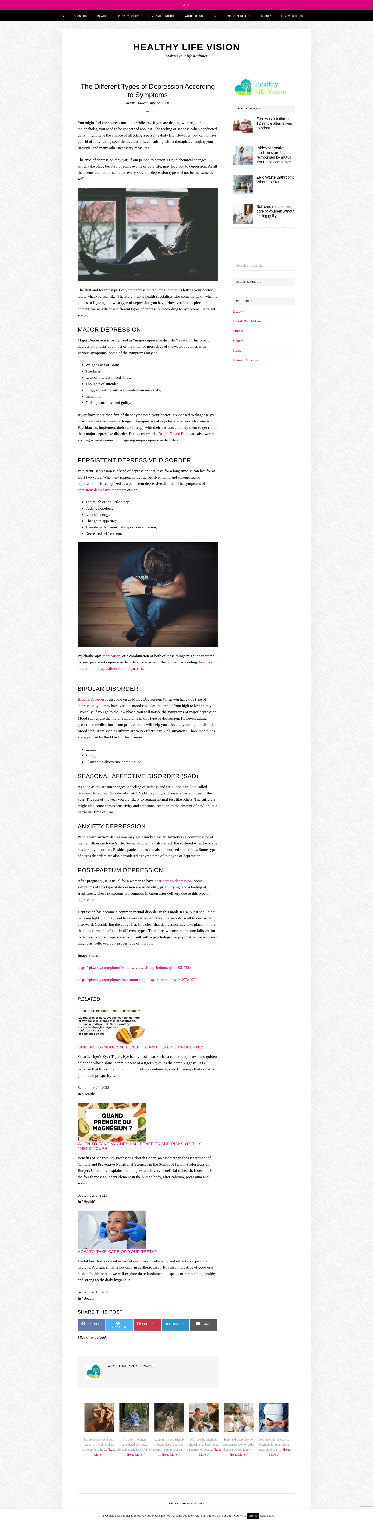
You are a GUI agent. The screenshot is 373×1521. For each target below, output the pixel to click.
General (238, 624)
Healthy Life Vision (186, 47)
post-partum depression (173, 1063)
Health (237, 633)
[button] (313, 15)
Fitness (238, 614)
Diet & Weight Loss (247, 604)
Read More (267, 1515)
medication (111, 792)
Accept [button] (253, 1515)
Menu (186, 5)
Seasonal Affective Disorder (100, 975)
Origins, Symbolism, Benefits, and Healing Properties (141, 1376)
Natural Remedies (245, 643)
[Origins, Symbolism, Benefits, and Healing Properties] (112, 1338)
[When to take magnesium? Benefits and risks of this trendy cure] (112, 1435)
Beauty (238, 594)
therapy (146, 1125)
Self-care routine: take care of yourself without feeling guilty (275, 211)
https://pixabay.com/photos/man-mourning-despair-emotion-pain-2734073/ (137, 1162)
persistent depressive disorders (102, 626)
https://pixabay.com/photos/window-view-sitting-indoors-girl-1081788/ (134, 1149)
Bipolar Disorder (91, 881)
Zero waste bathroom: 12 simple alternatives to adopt (274, 123)
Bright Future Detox (174, 512)
